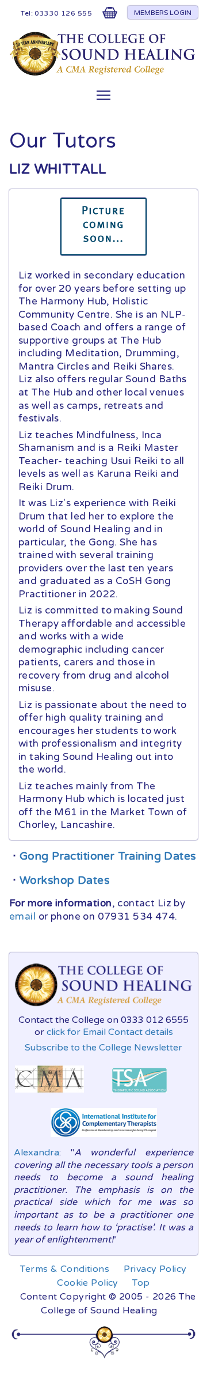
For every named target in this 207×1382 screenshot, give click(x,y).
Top (141, 1283)
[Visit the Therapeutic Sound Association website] (139, 1095)
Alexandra (36, 1152)
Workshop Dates (65, 880)
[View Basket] (109, 15)
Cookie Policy (87, 1283)
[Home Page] (103, 73)
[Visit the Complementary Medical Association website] (49, 1095)
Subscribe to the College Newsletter (103, 1047)
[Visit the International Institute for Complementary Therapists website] (104, 1140)
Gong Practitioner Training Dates (108, 856)
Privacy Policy (155, 1269)
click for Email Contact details (110, 1032)
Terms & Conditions (64, 1269)
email (22, 916)
